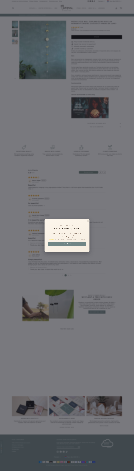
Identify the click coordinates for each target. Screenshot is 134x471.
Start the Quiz (67, 243)
